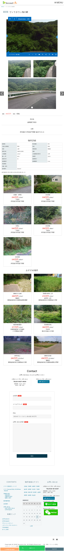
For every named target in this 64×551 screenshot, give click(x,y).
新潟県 (34, 492)
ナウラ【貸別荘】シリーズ (10, 486)
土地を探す (7, 495)
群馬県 (29, 489)
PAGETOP (54, 549)
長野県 (25, 495)
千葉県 (38, 489)
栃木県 (25, 489)
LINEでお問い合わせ (10, 508)
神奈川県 (30, 492)
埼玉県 (33, 489)
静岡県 (29, 495)
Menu (60, 2)
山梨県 (39, 492)
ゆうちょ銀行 (5, 529)
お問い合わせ (7, 506)
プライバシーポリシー (7, 523)
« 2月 (31, 525)
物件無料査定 (7, 500)
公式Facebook (5, 519)
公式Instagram (8, 509)
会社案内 (6, 503)
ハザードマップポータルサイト (9, 525)
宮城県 (29, 486)
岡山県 (33, 495)
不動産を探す (7, 493)
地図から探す (8, 498)
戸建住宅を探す (8, 496)
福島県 (33, 486)
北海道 (25, 486)
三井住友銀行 (5, 527)
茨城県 (38, 486)
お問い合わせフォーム (43, 381)
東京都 (25, 492)
